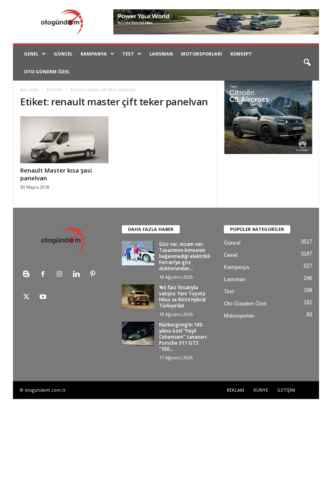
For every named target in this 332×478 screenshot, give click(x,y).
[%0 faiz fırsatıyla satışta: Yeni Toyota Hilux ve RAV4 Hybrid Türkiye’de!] (138, 296)
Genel (31, 54)
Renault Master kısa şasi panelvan (56, 174)
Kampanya (94, 54)
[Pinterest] (93, 275)
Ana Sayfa (29, 89)
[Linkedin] (78, 275)
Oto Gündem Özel (47, 71)
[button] (307, 63)
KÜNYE (260, 390)
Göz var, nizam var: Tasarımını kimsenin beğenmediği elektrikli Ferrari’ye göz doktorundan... (184, 256)
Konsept (241, 54)
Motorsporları (201, 54)
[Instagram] (61, 275)
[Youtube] (43, 297)
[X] (28, 297)
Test (128, 54)
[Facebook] (44, 275)
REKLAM (235, 390)
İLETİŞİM (286, 390)
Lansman (161, 54)
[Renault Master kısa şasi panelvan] (64, 139)
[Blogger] (28, 275)
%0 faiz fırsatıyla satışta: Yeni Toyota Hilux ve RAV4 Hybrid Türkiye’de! (182, 296)
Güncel (63, 54)
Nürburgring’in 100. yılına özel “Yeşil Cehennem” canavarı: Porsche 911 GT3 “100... (183, 336)
